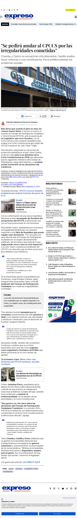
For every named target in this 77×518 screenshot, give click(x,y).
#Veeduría (39, 171)
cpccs (11, 469)
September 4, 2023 (33, 187)
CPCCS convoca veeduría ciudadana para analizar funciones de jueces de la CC (22, 193)
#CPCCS (35, 177)
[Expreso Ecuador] (16, 491)
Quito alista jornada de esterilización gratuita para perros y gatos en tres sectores (60, 281)
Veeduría (19, 469)
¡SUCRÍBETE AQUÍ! (31, 462)
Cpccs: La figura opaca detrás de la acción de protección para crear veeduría (26, 206)
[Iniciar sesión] (76, 17)
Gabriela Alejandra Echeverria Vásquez (22, 122)
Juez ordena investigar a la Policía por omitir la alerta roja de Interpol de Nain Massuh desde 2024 (61, 250)
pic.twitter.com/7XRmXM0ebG (12, 185)
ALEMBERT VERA (31, 469)
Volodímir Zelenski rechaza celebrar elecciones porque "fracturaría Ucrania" (53, 233)
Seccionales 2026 (45, 24)
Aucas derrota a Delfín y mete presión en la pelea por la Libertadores (61, 273)
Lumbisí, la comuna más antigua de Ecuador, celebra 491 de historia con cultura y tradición (55, 224)
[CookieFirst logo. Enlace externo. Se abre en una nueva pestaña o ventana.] (2, 499)
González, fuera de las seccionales (23, 24)
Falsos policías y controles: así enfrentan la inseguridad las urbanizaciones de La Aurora (54, 191)
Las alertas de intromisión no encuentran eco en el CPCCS (29, 374)
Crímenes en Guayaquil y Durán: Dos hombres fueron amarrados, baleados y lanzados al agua (54, 202)
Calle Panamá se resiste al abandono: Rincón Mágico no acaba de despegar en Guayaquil (61, 266)
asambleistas (8, 472)
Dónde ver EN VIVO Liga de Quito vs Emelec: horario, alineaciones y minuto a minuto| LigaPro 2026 (62, 258)
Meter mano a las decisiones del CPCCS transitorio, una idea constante (20, 361)
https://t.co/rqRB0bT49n (18, 183)
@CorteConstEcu (16, 177)
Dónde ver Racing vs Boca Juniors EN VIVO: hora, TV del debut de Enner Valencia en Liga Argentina (54, 214)
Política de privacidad (69, 498)
